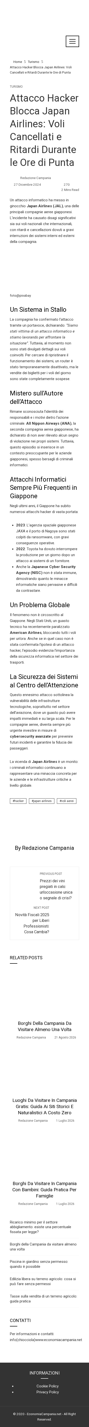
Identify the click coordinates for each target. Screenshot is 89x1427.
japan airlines (42, 801)
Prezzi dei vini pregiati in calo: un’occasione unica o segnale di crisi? (56, 886)
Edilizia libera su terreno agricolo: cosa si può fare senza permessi (43, 1281)
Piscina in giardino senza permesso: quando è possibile (39, 1264)
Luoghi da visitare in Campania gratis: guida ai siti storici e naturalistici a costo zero (44, 1106)
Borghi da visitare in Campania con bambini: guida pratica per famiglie (44, 1190)
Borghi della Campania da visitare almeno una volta (44, 1026)
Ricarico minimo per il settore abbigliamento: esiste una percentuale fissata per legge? (40, 1227)
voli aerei (67, 801)
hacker (19, 801)
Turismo (16, 86)
